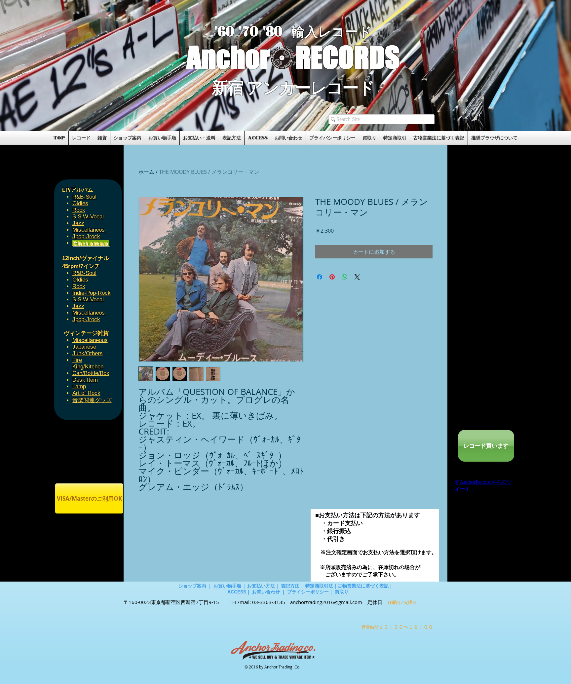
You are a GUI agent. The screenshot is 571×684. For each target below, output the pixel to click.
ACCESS (236, 591)
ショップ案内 (193, 586)
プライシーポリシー (308, 591)
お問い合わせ (266, 591)
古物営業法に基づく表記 (363, 586)
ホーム (146, 171)
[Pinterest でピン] (332, 277)
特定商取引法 (319, 586)
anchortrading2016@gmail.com (326, 602)
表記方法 (290, 586)
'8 (268, 31)
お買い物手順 (227, 586)
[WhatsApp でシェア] (345, 277)
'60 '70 (238, 31)
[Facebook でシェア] (320, 277)
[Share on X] (357, 277)
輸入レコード (331, 31)
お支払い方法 (261, 586)
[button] (131, 110)
